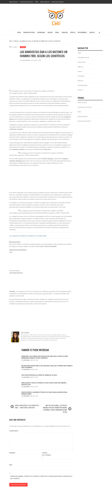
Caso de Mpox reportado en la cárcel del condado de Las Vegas (39, 375)
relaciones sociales (18, 149)
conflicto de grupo (47, 159)
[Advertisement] (41, 77)
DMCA (36, 2)
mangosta (65, 159)
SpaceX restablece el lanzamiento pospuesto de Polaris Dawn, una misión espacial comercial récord (44, 393)
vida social (47, 149)
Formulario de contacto (26, 2)
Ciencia (57, 32)
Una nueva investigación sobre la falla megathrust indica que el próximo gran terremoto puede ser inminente (46, 366)
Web (10, 465)
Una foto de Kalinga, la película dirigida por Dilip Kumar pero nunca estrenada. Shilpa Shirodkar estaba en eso (55, 408)
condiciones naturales (16, 129)
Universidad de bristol (16, 273)
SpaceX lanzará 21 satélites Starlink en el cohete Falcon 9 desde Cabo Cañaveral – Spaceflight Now (44, 384)
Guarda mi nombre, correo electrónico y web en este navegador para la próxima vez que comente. (41, 477)
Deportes (72, 32)
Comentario (14, 431)
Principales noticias (29, 32)
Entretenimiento (82, 32)
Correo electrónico (46, 455)
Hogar (19, 32)
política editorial (45, 2)
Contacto (92, 32)
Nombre (12, 453)
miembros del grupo (15, 161)
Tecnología (64, 32)
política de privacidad (57, 2)
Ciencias (23, 47)
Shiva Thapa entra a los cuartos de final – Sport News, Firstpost (27, 406)
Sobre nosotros (13, 2)
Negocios (50, 32)
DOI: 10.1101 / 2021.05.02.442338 (46, 246)
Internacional (41, 32)
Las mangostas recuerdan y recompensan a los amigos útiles (28, 236)
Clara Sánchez (26, 60)
